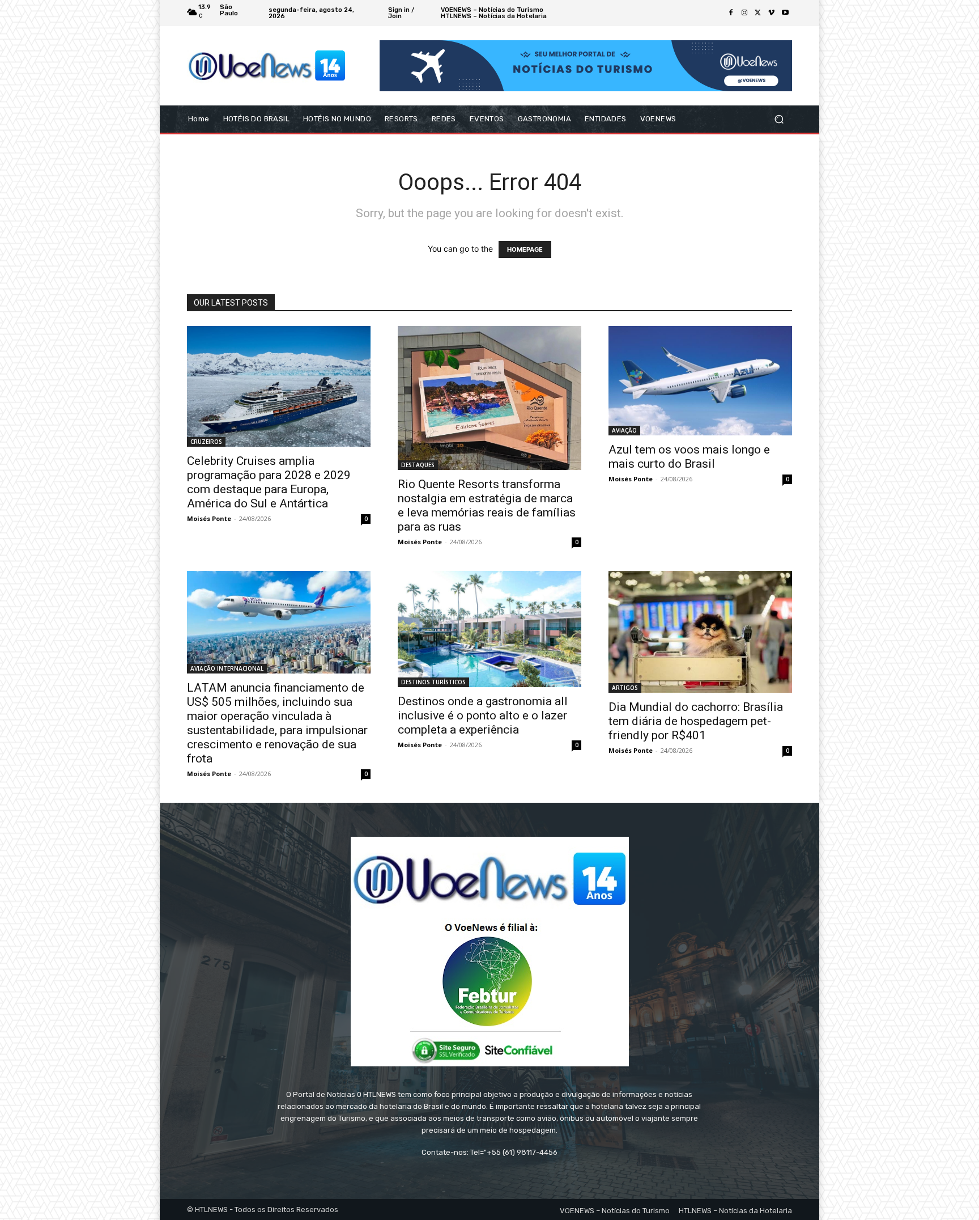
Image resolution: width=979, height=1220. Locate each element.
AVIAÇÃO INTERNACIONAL (226, 668)
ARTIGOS (625, 688)
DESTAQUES (418, 465)
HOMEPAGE (525, 249)
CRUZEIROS (206, 442)
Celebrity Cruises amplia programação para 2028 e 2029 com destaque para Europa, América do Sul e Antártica (269, 482)
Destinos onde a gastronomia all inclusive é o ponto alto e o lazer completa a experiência (483, 715)
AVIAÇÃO (624, 430)
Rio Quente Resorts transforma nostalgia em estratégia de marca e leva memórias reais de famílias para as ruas (487, 505)
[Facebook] (731, 13)
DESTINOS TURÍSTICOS (433, 682)
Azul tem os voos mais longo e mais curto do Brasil (689, 457)
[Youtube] (785, 13)
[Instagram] (744, 13)
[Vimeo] (771, 13)
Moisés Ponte (209, 518)
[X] (758, 13)
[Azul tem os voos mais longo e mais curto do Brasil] (700, 380)
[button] (778, 119)
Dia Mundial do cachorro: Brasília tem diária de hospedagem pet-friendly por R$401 (695, 721)
